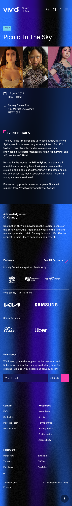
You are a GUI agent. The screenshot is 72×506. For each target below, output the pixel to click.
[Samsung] (49, 304)
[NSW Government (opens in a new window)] (11, 279)
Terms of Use (45, 423)
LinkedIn (42, 456)
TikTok (41, 462)
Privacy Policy (46, 429)
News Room (45, 411)
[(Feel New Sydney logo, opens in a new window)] (52, 279)
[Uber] (49, 330)
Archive (42, 417)
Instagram (8, 456)
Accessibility (45, 440)
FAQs (6, 411)
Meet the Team (10, 423)
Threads (7, 462)
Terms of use (10, 483)
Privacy (7, 487)
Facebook (8, 467)
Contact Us (8, 417)
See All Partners (53, 260)
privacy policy (49, 369)
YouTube (42, 467)
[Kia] (17, 304)
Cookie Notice (45, 434)
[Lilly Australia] (17, 330)
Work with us (10, 429)
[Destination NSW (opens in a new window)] (32, 279)
